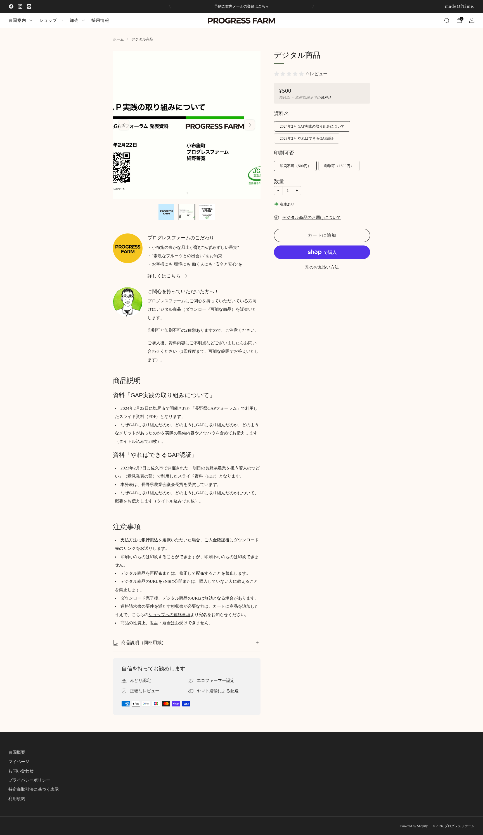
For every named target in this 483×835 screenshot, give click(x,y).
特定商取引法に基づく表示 (33, 789)
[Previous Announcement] (169, 6)
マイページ (18, 761)
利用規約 (16, 798)
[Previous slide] (124, 125)
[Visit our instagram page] (20, 6)
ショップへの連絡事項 (169, 614)
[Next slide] (249, 125)
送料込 (326, 98)
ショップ (48, 20)
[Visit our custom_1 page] (29, 6)
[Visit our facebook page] (11, 6)
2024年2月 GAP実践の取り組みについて (312, 126)
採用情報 (100, 20)
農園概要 (16, 752)
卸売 (74, 20)
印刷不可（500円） (295, 166)
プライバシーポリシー (29, 780)
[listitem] (241, 6)
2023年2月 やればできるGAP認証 (307, 138)
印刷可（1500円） (339, 166)
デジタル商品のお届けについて (311, 217)
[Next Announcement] (313, 6)
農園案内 (17, 20)
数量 (279, 181)
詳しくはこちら (164, 275)
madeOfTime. (460, 6)
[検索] (446, 20)
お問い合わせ (21, 771)
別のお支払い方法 (322, 267)
